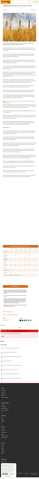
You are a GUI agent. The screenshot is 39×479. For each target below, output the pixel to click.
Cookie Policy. (10, 471)
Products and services (4, 397)
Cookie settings (34, 474)
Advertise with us (4, 432)
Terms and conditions (33, 473)
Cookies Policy (26, 473)
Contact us (3, 430)
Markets (2, 395)
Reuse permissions (4, 437)
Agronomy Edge (3, 461)
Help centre (3, 428)
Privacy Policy (20, 473)
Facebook (2, 445)
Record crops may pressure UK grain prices (10, 314)
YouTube (2, 450)
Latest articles (3, 390)
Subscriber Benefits (4, 408)
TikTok (2, 453)
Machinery (3, 421)
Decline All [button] (12, 473)
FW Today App (3, 406)
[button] (8, 476)
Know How (6, 333)
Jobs (2, 417)
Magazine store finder (4, 435)
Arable (4, 320)
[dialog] (8, 470)
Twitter (2, 446)
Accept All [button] (5, 473)
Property (2, 419)
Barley (7, 320)
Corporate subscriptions (5, 410)
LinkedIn (2, 448)
